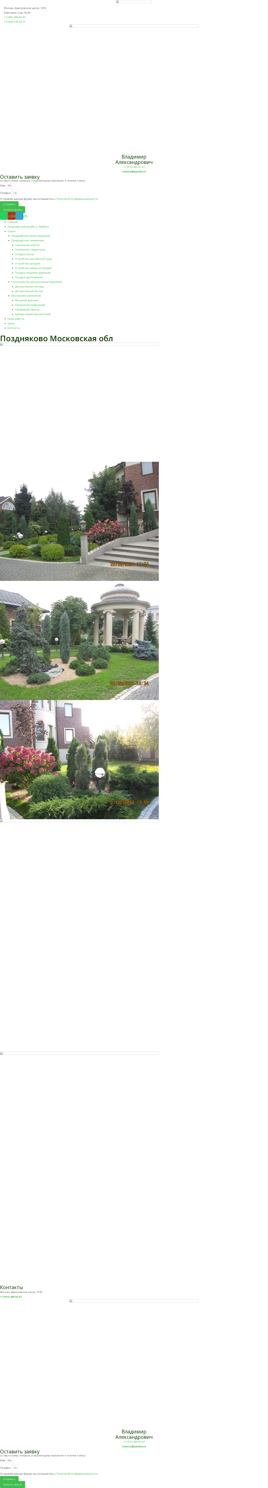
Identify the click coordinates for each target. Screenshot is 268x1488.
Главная (12, 222)
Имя (3, 185)
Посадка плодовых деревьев (33, 272)
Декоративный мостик (29, 291)
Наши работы (15, 318)
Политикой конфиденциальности (77, 199)
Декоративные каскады (29, 286)
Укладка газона (24, 254)
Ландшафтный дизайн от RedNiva (28, 226)
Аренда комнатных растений (32, 314)
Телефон (5, 193)
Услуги (11, 231)
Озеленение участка (27, 245)
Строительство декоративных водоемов (36, 282)
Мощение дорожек (26, 300)
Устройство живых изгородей (33, 268)
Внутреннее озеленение (26, 295)
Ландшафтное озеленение (27, 240)
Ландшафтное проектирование (30, 235)
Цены (10, 323)
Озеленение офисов (27, 309)
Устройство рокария (27, 263)
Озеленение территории (30, 249)
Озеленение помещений (30, 305)
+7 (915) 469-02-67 (134, 167)
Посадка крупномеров (28, 277)
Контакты (13, 328)
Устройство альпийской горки (33, 259)
